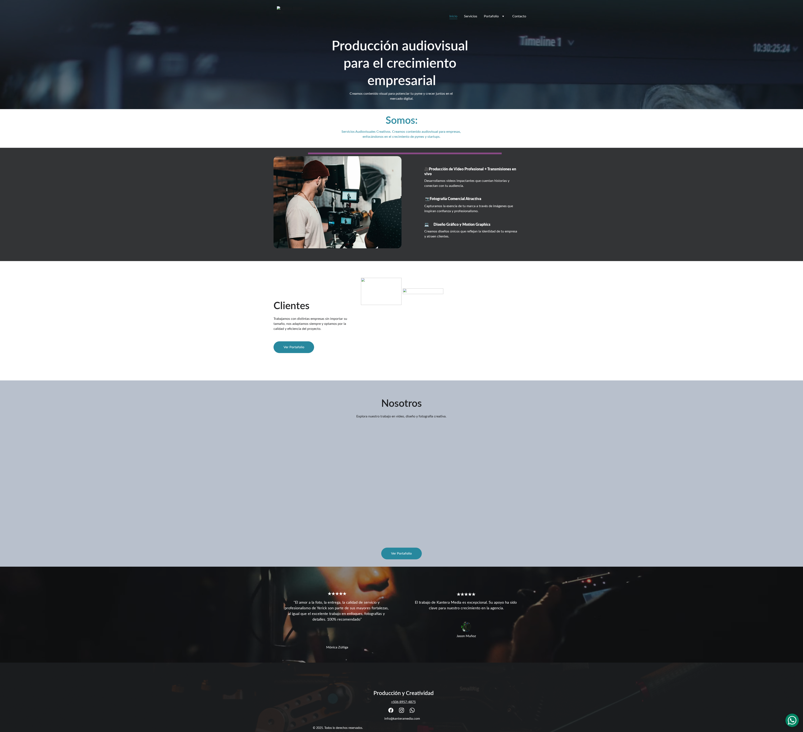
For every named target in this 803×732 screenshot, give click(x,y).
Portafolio (491, 16)
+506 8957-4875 (403, 702)
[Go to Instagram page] (401, 710)
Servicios (470, 16)
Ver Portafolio (294, 347)
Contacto (519, 16)
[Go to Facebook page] (390, 710)
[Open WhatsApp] (792, 720)
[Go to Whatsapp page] (412, 710)
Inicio (453, 16)
